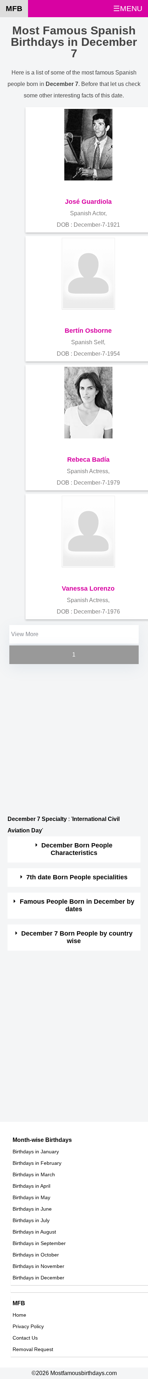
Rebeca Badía (88, 459)
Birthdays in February (37, 1163)
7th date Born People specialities (77, 877)
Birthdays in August (34, 1232)
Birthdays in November (38, 1266)
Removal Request (33, 1349)
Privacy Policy (28, 1326)
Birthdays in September (39, 1243)
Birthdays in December (38, 1277)
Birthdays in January (36, 1151)
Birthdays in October (36, 1255)
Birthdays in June (32, 1209)
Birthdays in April (31, 1186)
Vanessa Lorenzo (88, 588)
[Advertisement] (74, 739)
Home (19, 1315)
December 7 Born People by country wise (77, 937)
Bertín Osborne (88, 330)
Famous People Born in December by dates (77, 905)
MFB (14, 8)
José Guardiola (88, 201)
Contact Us (25, 1338)
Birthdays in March (34, 1174)
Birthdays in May (31, 1197)
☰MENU (127, 8)
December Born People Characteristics (76, 849)
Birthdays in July (31, 1220)
